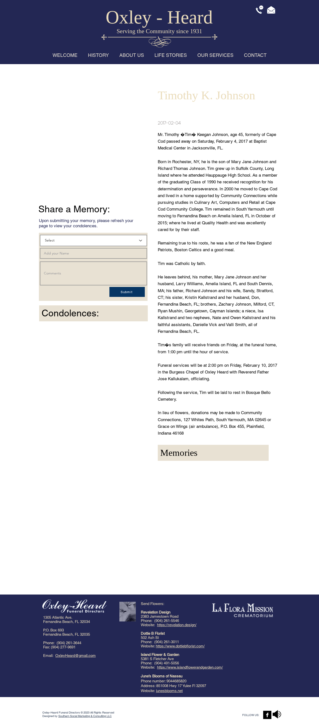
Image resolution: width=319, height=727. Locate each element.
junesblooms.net (169, 691)
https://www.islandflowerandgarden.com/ (190, 667)
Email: (49, 655)
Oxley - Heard (159, 17)
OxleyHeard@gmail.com (75, 655)
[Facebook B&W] (267, 715)
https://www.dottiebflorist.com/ (180, 646)
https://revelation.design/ (176, 625)
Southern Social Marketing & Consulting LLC (85, 716)
